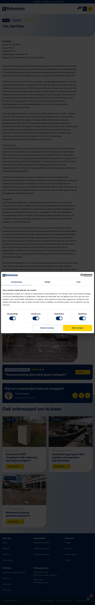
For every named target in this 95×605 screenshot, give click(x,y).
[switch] (36, 318)
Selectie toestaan (47, 328)
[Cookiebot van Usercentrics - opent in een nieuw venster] (82, 275)
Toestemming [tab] (16, 282)
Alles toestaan (77, 328)
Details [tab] (47, 282)
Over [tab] (79, 282)
